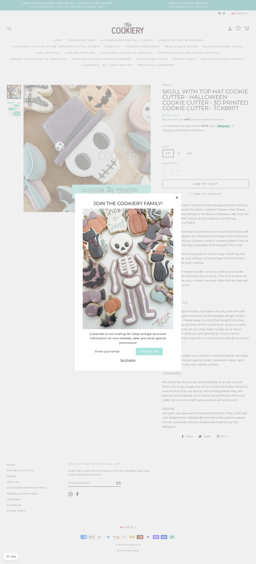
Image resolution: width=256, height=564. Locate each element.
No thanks (128, 360)
